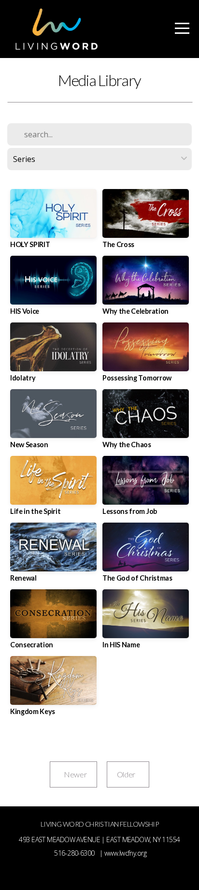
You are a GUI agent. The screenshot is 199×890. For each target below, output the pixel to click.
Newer (73, 774)
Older (128, 774)
